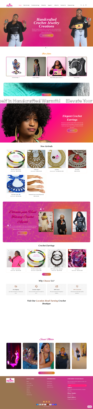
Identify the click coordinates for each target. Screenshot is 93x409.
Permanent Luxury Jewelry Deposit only (36, 194)
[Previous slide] (43, 48)
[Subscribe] (85, 385)
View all (47, 274)
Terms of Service (50, 387)
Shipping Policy (50, 385)
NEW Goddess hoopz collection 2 (57, 268)
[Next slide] (50, 48)
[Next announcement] (86, 1)
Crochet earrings (30, 385)
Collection (28, 387)
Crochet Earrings (15, 77)
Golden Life (36, 169)
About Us (28, 390)
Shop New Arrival (46, 35)
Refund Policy (49, 383)
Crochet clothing (36, 77)
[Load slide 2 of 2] (47, 48)
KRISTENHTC (48, 406)
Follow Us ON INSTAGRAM (46, 372)
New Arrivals (29, 383)
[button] (50, 5)
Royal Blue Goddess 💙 (15, 194)
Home (28, 381)
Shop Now (46, 94)
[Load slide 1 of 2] (45, 48)
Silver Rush (77, 169)
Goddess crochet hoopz (16, 268)
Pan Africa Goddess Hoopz (16, 169)
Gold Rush (57, 169)
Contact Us (29, 392)
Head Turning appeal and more (56, 77)
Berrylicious (77, 268)
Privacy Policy (49, 381)
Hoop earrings (76, 77)
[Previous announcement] (6, 1)
